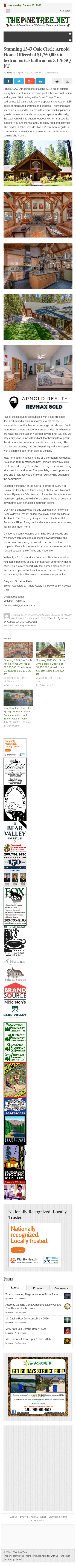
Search (66, 10)
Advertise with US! (50, 1556)
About (13, 1517)
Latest (15, 1287)
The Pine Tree (19, 1552)
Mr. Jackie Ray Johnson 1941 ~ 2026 (27, 1318)
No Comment (20, 1312)
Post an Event (38, 1517)
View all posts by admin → (20, 625)
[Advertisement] (38, 1468)
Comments (61, 1288)
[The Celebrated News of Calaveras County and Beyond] (38, 21)
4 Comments (20, 1299)
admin (10, 72)
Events (24, 1517)
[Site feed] (8, 11)
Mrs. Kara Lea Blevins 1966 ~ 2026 (25, 1328)
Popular (38, 1288)
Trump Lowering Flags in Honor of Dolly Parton (32, 1294)
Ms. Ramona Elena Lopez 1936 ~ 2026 (28, 1339)
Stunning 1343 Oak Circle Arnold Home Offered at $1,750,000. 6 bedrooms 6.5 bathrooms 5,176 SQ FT (18, 667)
